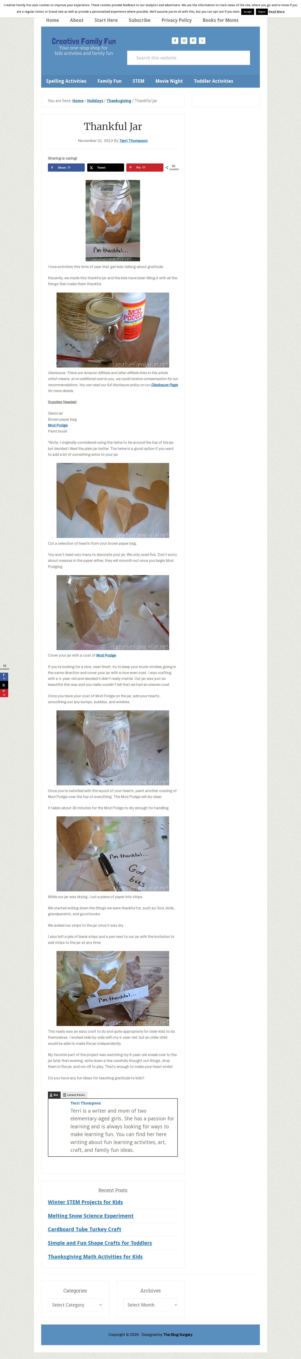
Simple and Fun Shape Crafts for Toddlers (100, 1243)
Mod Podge (58, 425)
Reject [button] (261, 11)
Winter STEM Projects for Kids (85, 1202)
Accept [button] (248, 11)
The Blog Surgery (177, 1335)
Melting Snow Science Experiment (91, 1216)
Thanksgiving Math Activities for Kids (95, 1257)
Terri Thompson (85, 1103)
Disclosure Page (164, 385)
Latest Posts (76, 1094)
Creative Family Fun (84, 47)
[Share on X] (4, 685)
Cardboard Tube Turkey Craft (84, 1229)
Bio (56, 1094)
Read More (277, 11)
